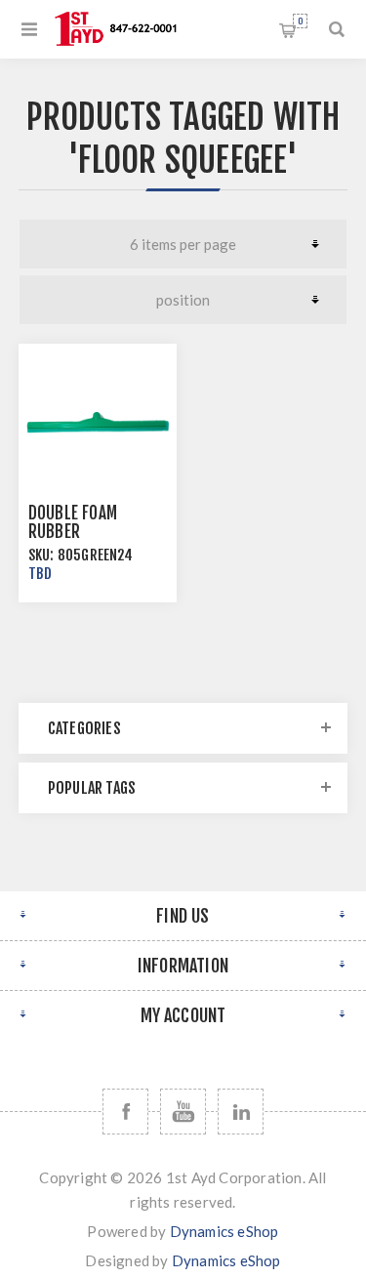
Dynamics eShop (224, 1231)
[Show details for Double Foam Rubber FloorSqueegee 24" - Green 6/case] (98, 423)
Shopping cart (300, 21)
